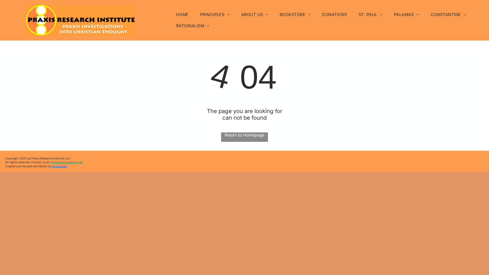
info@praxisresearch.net (66, 162)
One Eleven (59, 166)
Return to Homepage (244, 135)
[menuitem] (184, 14)
